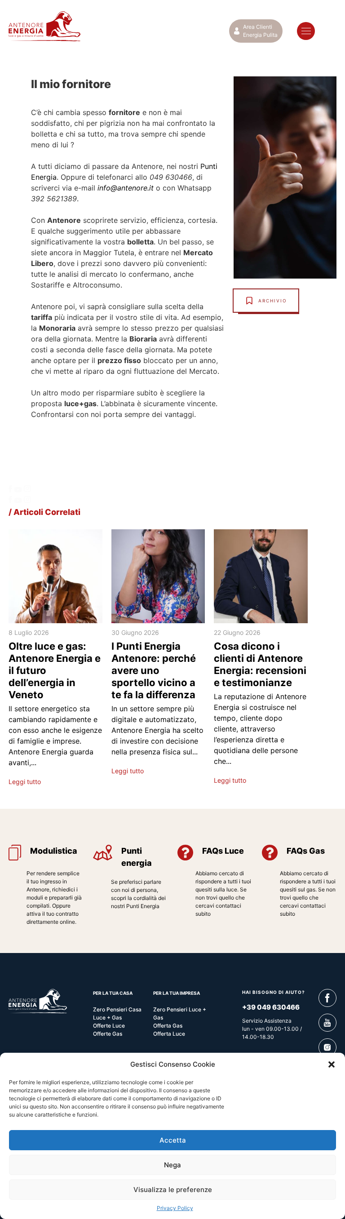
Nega (172, 1165)
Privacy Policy (175, 1208)
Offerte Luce (109, 1025)
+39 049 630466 (271, 1007)
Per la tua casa (113, 993)
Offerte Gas (107, 1033)
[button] (331, 1064)
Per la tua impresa (176, 993)
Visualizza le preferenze (172, 1189)
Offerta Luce (169, 1033)
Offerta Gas (167, 1025)
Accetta (172, 1140)
